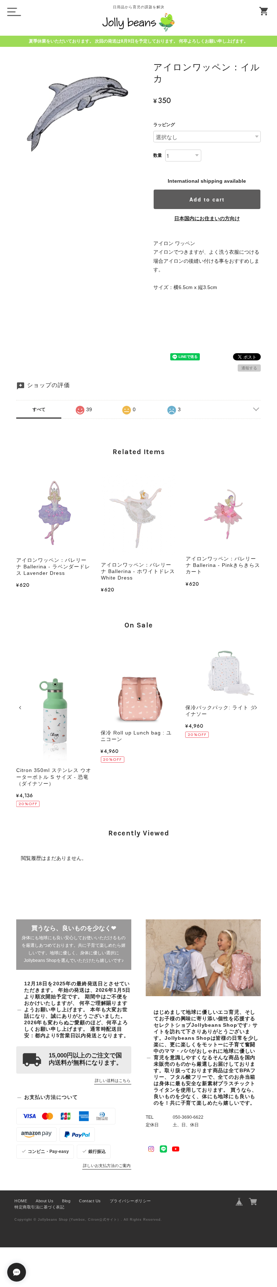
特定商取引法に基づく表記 (39, 1207)
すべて (38, 409)
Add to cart (207, 199)
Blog (66, 1201)
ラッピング (164, 124)
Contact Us (90, 1201)
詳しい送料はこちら (113, 1080)
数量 (157, 155)
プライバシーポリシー (130, 1201)
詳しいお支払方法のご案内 (107, 1165)
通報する (249, 368)
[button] (21, 707)
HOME (20, 1201)
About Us (44, 1201)
